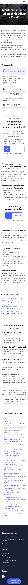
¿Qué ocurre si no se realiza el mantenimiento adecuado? (11, 104)
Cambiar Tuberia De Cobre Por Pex (14, 438)
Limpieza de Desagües (7, 302)
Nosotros (6, 553)
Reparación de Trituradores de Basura (12, 313)
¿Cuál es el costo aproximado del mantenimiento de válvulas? (12, 94)
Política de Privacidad (9, 565)
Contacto (6, 562)
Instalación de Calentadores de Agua (12, 298)
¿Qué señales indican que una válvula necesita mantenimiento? (12, 88)
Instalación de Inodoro (7, 300)
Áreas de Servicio (8, 558)
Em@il (6, 543)
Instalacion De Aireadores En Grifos (14, 505)
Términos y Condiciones (10, 560)
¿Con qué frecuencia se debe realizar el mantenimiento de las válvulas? (12, 71)
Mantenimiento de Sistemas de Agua (12, 306)
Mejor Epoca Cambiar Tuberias (13, 439)
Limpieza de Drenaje (7, 305)
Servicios (5, 555)
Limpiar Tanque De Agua (11, 464)
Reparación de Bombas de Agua (10, 308)
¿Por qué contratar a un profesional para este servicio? (13, 99)
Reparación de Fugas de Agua (10, 311)
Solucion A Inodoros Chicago (12, 503)
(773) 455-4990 (8, 536)
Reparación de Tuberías (8, 315)
